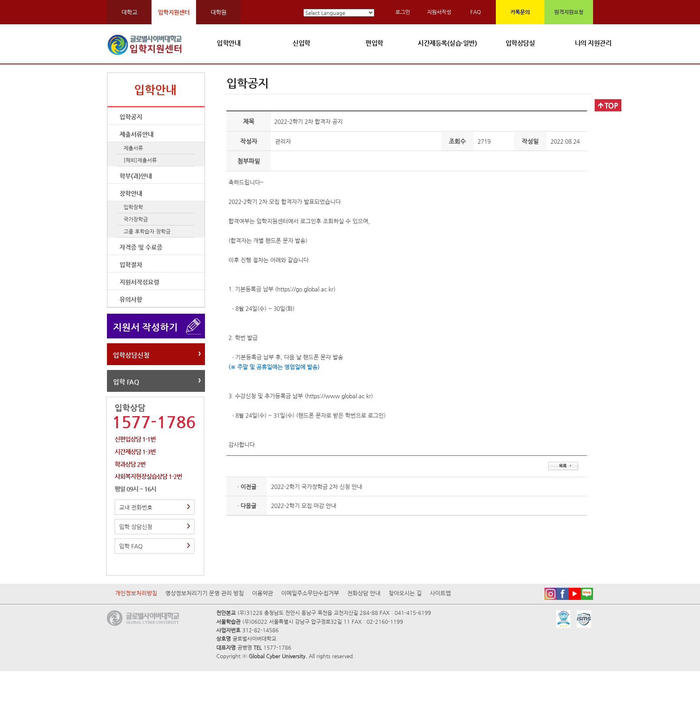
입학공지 (131, 116)
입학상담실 (520, 43)
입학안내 (228, 43)
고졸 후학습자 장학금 (147, 231)
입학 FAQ (126, 382)
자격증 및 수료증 (141, 247)
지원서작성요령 (139, 281)
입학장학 (133, 207)
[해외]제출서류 (140, 160)
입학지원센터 (174, 12)
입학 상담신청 (135, 526)
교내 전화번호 (135, 507)
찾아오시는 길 (405, 593)
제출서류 (133, 148)
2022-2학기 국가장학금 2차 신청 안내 (316, 486)
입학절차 (131, 264)
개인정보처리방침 (136, 593)
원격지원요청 (568, 12)
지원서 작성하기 (145, 327)
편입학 (374, 43)
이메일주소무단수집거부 (310, 593)
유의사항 (131, 299)
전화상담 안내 (363, 593)
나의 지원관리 (593, 43)
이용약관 (262, 593)
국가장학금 (136, 219)
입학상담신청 (131, 355)
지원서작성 (439, 12)
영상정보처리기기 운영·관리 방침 (204, 593)
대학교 (129, 12)
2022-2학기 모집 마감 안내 (303, 505)
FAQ (475, 12)
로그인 (402, 12)
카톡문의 (520, 12)
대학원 (218, 12)
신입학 (301, 43)
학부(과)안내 (136, 175)
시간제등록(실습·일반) (447, 43)
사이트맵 (440, 593)
